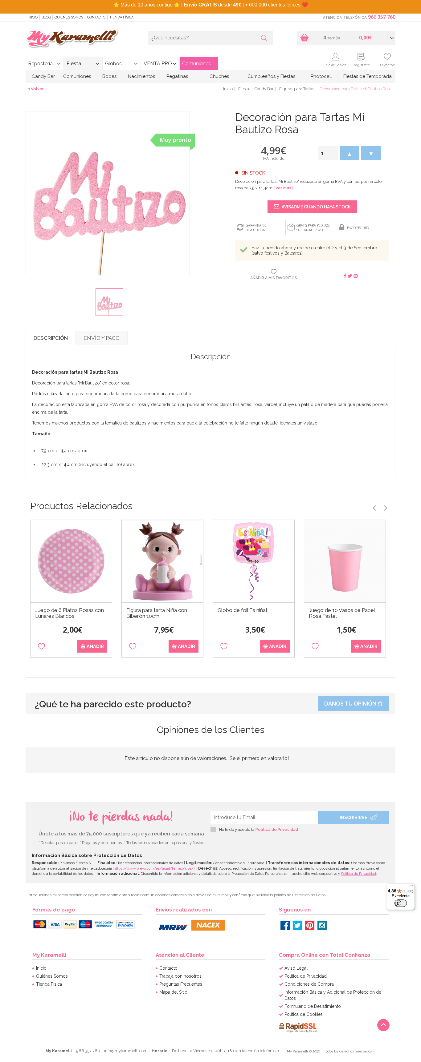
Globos (113, 63)
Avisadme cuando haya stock (316, 206)
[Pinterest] (309, 925)
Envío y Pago (102, 338)
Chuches (219, 76)
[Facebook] (285, 925)
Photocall (321, 76)
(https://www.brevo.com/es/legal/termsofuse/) (153, 868)
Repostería (40, 63)
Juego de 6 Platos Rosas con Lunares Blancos (69, 613)
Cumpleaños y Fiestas (271, 76)
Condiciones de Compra (309, 984)
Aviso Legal (296, 968)
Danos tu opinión (351, 703)
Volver (37, 88)
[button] (349, 153)
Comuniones (196, 63)
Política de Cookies (303, 1014)
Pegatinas (177, 76)
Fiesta (74, 63)
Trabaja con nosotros (180, 976)
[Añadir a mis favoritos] (41, 646)
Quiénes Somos (69, 17)
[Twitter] (297, 925)
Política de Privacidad (276, 829)
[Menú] (411, 887)
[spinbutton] (328, 153)
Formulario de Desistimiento (312, 1006)
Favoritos (387, 65)
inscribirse (353, 817)
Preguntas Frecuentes (180, 984)
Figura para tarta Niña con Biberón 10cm (156, 613)
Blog (46, 17)
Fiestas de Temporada (367, 76)
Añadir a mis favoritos (273, 278)
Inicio (32, 17)
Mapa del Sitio (173, 992)
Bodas (109, 76)
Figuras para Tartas (296, 88)
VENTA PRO (158, 63)
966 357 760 (381, 17)
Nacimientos (141, 76)
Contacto (96, 17)
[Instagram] (322, 925)
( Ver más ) (283, 188)
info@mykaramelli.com (126, 1050)
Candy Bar (43, 76)
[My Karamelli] (72, 39)
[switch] (400, 903)
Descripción (51, 338)
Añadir (94, 646)
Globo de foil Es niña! (242, 610)
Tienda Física (121, 17)
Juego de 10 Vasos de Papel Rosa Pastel (342, 613)
